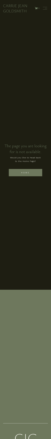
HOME (25, 173)
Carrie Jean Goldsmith (15, 8)
